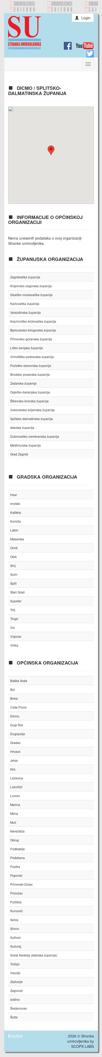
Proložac (16, 893)
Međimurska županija (25, 445)
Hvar (13, 494)
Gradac (15, 742)
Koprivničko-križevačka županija (33, 321)
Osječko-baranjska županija (30, 392)
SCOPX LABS (82, 1046)
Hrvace (15, 751)
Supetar (15, 601)
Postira (15, 866)
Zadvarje (16, 981)
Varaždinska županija (25, 312)
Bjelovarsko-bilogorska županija (33, 330)
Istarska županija (22, 427)
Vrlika (14, 645)
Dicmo (14, 716)
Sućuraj (15, 946)
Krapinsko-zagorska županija (31, 286)
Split (13, 583)
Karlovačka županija (24, 303)
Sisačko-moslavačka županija (31, 294)
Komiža (15, 521)
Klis (12, 769)
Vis (12, 627)
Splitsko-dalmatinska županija (31, 418)
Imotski (15, 503)
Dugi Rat (16, 725)
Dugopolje (17, 733)
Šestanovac (18, 1008)
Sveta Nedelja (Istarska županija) (33, 955)
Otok (13, 556)
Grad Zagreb (19, 454)
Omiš (14, 548)
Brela (14, 698)
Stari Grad (17, 592)
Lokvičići (16, 787)
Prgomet (16, 875)
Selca (14, 919)
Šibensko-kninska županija (29, 401)
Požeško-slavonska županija (30, 365)
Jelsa (14, 760)
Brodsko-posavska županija (30, 374)
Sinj (13, 565)
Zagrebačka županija (25, 277)
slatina (15, 999)
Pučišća (15, 902)
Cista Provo (18, 707)
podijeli (16, 1036)
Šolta (14, 1017)
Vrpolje (15, 973)
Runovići (16, 911)
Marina (15, 804)
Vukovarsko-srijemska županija (32, 410)
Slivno (14, 928)
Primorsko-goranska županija (31, 339)
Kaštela (15, 512)
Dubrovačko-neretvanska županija (34, 436)
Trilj (12, 610)
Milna (14, 813)
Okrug (14, 840)
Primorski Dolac (21, 884)
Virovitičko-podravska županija (32, 356)
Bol (12, 689)
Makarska (17, 539)
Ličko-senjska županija (26, 348)
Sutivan (15, 937)
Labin (14, 530)
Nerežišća (17, 831)
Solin (14, 574)
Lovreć (15, 795)
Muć (13, 822)
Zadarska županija (23, 383)
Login (85, 17)
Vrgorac (15, 636)
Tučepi (15, 964)
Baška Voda (18, 680)
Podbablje (17, 849)
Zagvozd (16, 990)
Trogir (14, 618)
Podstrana (17, 857)
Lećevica (16, 778)
